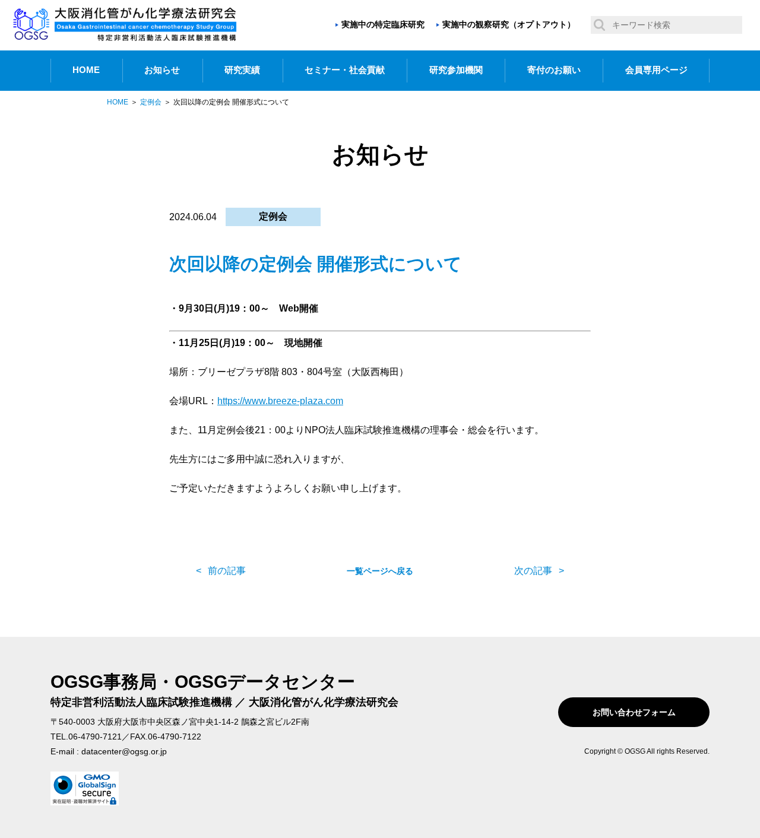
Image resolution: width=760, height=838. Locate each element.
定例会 (273, 216)
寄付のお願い (554, 70)
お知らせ (162, 70)
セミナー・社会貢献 (345, 70)
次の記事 (533, 571)
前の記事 (227, 571)
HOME (86, 70)
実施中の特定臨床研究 (383, 24)
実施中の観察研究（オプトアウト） (508, 24)
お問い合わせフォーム (634, 712)
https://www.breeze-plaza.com (280, 401)
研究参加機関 (456, 70)
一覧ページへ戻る (380, 571)
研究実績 (242, 70)
